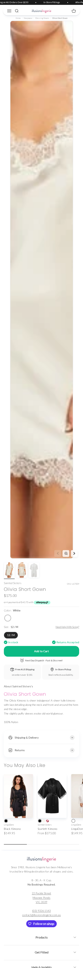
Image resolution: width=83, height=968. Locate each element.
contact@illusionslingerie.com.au (41, 915)
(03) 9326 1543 (41, 910)
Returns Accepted (67, 642)
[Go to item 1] (9, 570)
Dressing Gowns (42, 18)
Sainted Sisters (12, 583)
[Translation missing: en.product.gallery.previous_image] (57, 553)
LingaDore (9, 824)
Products (42, 937)
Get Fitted (41, 952)
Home (18, 18)
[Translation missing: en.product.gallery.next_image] (74, 553)
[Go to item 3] (34, 570)
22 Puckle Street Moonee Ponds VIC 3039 (41, 898)
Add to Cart (41, 651)
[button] (41, 936)
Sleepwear (28, 18)
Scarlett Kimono (48, 828)
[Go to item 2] (21, 570)
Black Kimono (12, 828)
